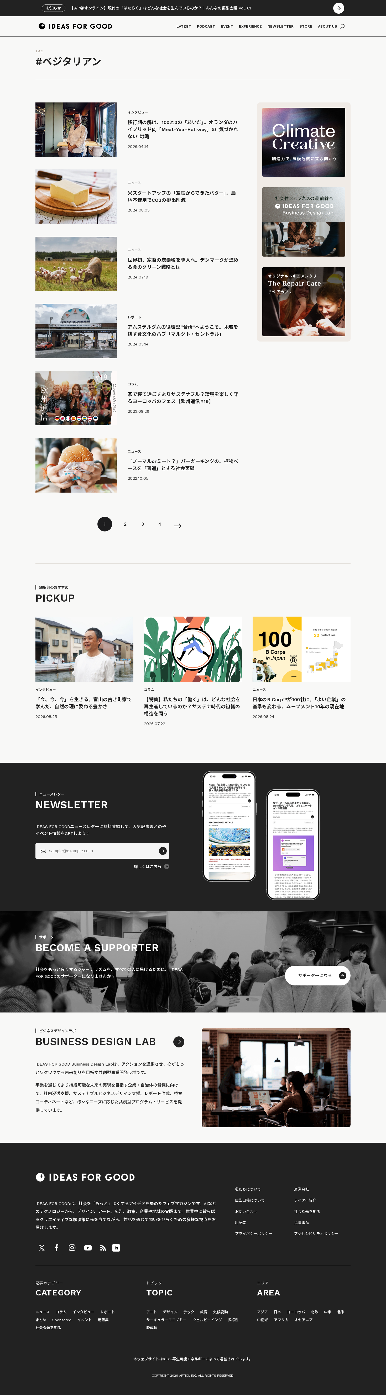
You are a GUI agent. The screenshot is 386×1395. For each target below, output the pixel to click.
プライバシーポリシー (254, 1234)
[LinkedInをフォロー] (116, 1248)
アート (151, 1312)
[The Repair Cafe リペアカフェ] (303, 334)
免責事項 (301, 1223)
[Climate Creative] (303, 175)
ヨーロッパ (296, 1312)
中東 (327, 1312)
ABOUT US (327, 26)
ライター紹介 (305, 1200)
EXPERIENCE (250, 26)
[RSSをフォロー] (102, 1247)
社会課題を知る (307, 1212)
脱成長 (151, 1328)
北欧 (314, 1312)
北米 (341, 1312)
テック (188, 1312)
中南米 (262, 1320)
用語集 (240, 1223)
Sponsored (61, 1320)
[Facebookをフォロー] (56, 1248)
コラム (61, 1312)
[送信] (163, 851)
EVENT (227, 26)
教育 (203, 1312)
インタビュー (83, 1312)
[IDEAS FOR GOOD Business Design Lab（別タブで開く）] (303, 255)
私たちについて (248, 1189)
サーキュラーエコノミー (166, 1320)
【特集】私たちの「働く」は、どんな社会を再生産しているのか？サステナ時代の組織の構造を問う (192, 706)
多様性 (233, 1320)
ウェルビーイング (207, 1320)
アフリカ (281, 1320)
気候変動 (220, 1312)
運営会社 (301, 1189)
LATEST (183, 26)
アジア (262, 1312)
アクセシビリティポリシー (316, 1234)
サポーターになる (315, 975)
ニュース (42, 1312)
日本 (277, 1312)
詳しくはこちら (147, 866)
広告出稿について (250, 1200)
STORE (305, 26)
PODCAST (206, 26)
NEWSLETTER (281, 26)
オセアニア (303, 1320)
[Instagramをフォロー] (72, 1247)
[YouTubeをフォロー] (88, 1248)
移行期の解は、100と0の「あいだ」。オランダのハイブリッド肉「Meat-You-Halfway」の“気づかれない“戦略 (183, 129)
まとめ (40, 1320)
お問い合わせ (246, 1212)
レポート (107, 1312)
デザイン (170, 1312)
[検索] (342, 26)
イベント (84, 1320)
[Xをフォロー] (41, 1248)
